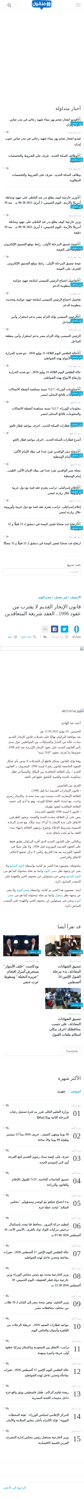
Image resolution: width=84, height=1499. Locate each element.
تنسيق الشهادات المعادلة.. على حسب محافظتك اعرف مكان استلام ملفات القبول (65, 1026)
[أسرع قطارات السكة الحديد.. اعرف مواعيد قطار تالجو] (42, 426)
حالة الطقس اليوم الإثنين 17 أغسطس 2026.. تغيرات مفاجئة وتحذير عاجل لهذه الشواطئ (42, 1254)
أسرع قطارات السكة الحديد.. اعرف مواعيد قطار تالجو (47, 439)
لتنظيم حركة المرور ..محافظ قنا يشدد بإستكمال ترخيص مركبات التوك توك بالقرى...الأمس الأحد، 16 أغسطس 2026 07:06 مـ (42, 1229)
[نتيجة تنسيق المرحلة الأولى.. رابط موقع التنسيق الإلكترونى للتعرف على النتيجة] (42, 247)
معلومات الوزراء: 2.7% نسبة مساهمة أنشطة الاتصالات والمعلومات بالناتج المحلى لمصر (46, 411)
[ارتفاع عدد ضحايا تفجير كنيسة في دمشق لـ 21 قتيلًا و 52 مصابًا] (42, 527)
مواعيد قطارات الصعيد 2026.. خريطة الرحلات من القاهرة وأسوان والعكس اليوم (44, 1327)
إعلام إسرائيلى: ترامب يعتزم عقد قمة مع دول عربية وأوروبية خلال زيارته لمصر (42, 509)
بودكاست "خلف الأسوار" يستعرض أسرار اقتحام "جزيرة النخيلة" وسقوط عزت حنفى (21, 974)
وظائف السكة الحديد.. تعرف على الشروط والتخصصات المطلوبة (46, 177)
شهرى (61, 1091)
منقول (59, 895)
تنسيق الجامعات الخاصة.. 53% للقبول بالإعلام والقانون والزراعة (46, 1182)
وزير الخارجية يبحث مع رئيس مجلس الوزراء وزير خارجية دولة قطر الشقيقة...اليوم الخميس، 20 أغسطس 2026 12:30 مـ (44, 1279)
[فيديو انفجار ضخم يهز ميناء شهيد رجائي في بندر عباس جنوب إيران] (42, 122)
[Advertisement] (42, 54)
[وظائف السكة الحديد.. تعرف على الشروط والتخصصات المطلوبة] (42, 158)
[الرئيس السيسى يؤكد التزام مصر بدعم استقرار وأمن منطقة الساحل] (42, 319)
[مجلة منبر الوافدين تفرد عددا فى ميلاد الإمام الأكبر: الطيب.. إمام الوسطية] (42, 454)
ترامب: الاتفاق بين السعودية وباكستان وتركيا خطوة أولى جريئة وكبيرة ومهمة (43, 1350)
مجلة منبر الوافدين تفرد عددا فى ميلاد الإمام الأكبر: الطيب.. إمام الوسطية (43, 473)
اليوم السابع (17, 865)
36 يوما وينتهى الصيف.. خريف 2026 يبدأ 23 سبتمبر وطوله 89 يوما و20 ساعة (43, 1137)
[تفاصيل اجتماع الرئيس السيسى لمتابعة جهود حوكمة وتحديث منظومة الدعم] (42, 283)
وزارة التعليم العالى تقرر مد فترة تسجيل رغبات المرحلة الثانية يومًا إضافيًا (45, 1114)
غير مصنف (60, 597)
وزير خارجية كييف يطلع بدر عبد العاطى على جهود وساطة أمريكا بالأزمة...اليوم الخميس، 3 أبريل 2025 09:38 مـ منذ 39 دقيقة (42, 227)
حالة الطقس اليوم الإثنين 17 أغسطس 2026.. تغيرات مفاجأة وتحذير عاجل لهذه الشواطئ (42, 1372)
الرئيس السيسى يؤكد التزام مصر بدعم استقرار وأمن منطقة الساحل (43, 338)
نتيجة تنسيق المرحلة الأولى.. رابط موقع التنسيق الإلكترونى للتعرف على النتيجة (44, 266)
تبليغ (10, 636)
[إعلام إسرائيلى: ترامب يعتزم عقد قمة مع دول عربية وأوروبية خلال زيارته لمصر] (42, 490)
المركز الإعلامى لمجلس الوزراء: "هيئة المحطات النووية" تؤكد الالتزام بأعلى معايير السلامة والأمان (43, 1417)
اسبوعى (76, 1091)
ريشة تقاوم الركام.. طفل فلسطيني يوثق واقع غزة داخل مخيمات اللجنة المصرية (43, 1395)
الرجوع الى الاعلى (14, 1487)
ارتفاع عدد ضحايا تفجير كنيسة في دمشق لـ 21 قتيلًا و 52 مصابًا (42, 543)
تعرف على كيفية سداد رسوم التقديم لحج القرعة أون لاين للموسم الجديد (44, 1159)
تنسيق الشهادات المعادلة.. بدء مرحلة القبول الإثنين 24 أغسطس (67, 974)
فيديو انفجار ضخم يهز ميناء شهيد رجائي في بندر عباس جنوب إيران (43, 141)
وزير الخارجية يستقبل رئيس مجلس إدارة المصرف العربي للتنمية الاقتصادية (43, 1440)
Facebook (72, 1051)
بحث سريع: (74, 564)
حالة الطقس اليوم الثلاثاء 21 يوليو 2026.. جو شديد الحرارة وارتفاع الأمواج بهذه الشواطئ (45, 374)
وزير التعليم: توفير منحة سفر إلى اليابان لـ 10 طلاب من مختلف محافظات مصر (43, 1305)
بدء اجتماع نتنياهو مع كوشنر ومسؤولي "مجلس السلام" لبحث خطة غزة (45, 1204)
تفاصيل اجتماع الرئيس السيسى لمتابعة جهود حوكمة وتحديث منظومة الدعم (43, 302)
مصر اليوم (45, 597)
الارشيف (75, 597)
